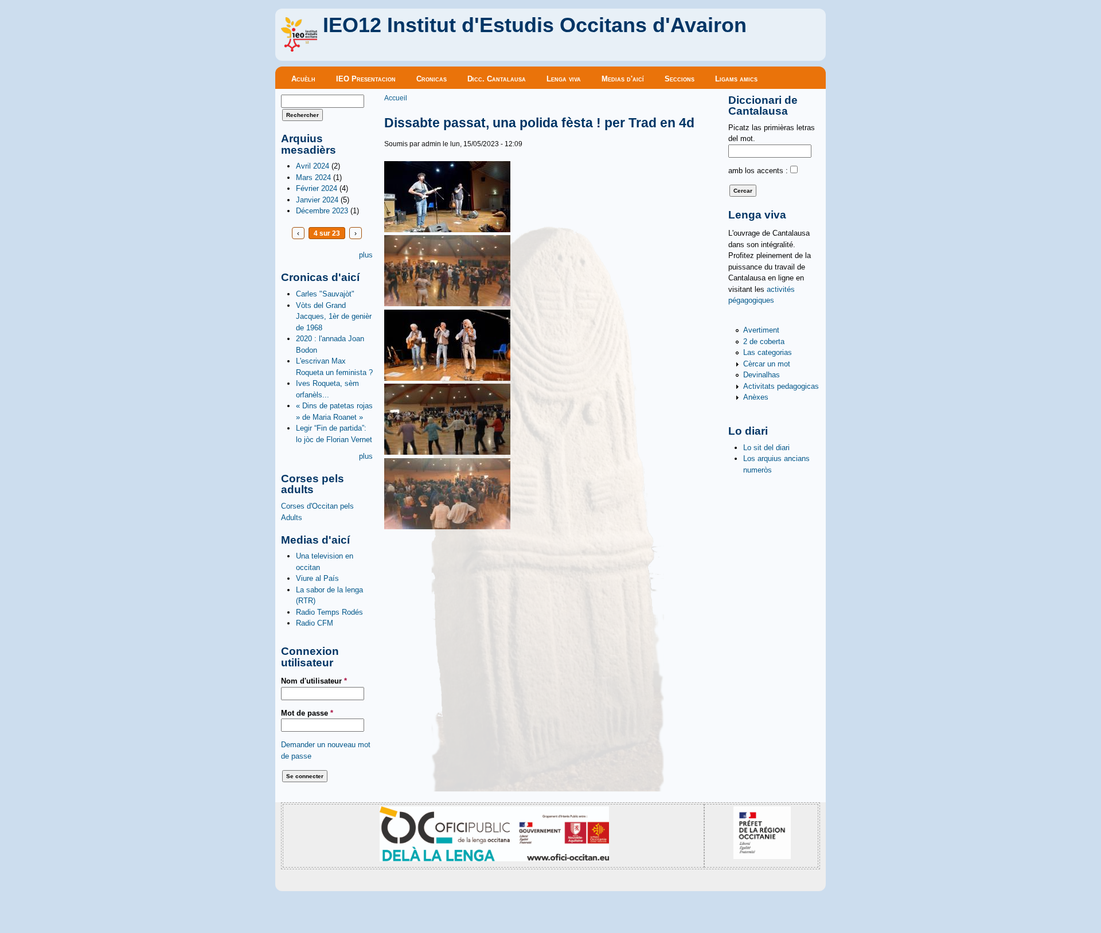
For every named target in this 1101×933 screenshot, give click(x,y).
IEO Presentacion (366, 79)
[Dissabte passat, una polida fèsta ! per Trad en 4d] (447, 229)
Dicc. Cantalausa (496, 79)
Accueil (395, 98)
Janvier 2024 (317, 200)
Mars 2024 (313, 177)
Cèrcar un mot (766, 364)
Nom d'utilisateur (314, 681)
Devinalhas (761, 374)
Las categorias (767, 352)
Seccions (679, 79)
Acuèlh (303, 79)
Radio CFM (314, 623)
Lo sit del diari (766, 447)
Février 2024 (316, 188)
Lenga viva (563, 79)
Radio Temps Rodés (329, 612)
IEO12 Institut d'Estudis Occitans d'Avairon (535, 25)
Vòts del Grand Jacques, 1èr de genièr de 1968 (334, 316)
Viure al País (317, 578)
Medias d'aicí (623, 79)
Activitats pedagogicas (781, 386)
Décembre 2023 (322, 210)
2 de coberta (763, 341)
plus (366, 255)
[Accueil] (299, 49)
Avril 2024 (312, 166)
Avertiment (761, 330)
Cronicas (431, 79)
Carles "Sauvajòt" (325, 294)
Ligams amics (736, 79)
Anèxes (755, 397)
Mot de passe (307, 713)
